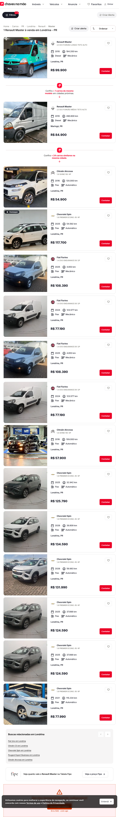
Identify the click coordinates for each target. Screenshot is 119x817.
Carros (15, 26)
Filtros (12, 15)
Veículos (54, 4)
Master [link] (51, 26)
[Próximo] (57, 72)
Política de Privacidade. (53, 803)
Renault (42, 26)
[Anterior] (51, 72)
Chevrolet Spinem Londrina (19, 750)
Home (6, 26)
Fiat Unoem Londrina (17, 741)
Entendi (105, 801)
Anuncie (72, 4)
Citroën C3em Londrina (18, 746)
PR (22, 26)
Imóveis (36, 4)
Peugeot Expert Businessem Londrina (24, 755)
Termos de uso (33, 803)
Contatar (105, 71)
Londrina (31, 26)
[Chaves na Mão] (13, 4)
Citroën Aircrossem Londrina (20, 760)
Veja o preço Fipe (93, 774)
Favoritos (96, 4)
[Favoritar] (108, 43)
